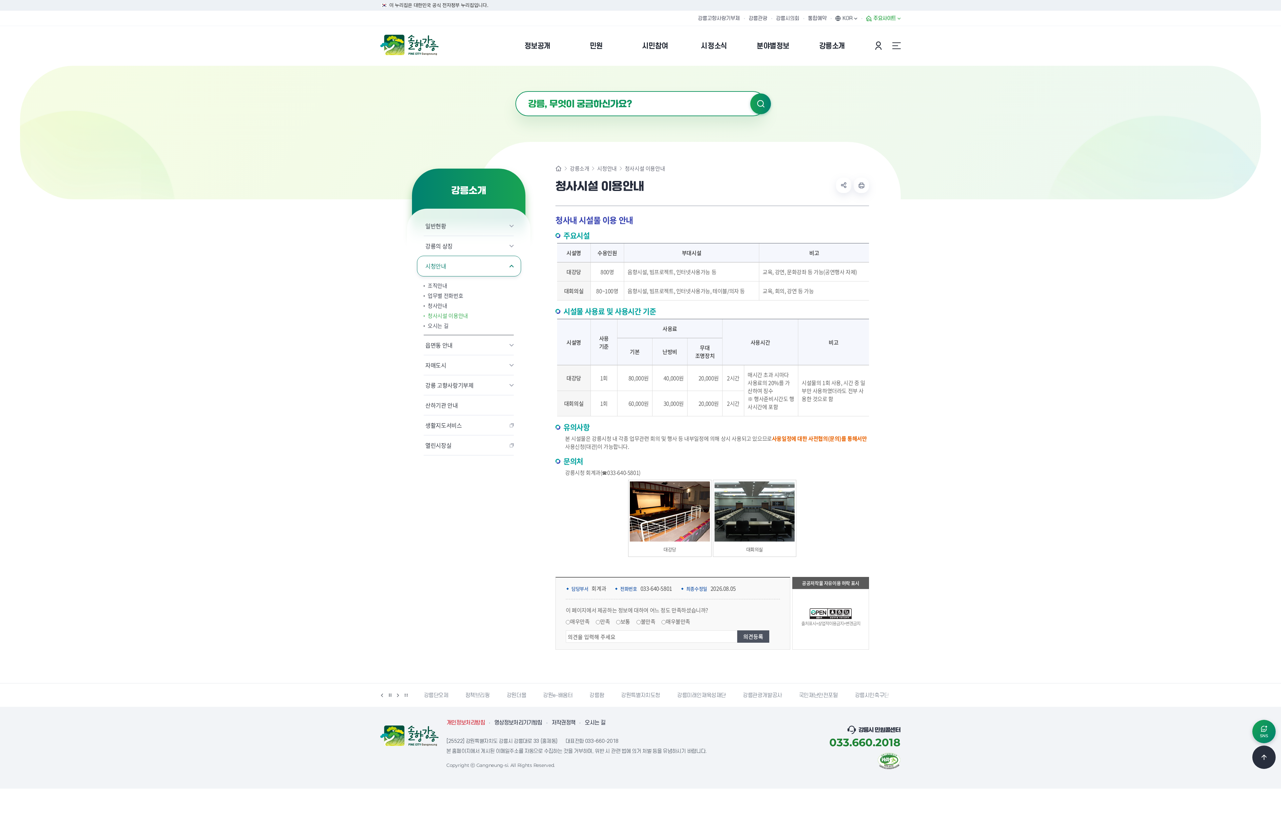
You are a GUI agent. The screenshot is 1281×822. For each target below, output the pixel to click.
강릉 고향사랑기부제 (449, 385)
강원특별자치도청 (599, 695)
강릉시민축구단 (831, 695)
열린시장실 (438, 445)
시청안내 (435, 266)
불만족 (648, 621)
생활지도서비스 (443, 425)
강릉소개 (579, 168)
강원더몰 (475, 695)
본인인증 (879, 45)
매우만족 (579, 621)
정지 (390, 695)
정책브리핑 (436, 695)
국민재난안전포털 (777, 695)
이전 (382, 695)
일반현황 (435, 226)
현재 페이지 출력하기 (861, 185)
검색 (760, 103)
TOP (1264, 757)
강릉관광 (758, 18)
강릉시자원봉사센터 (886, 695)
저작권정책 (564, 723)
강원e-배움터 (516, 695)
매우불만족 (678, 621)
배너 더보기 (406, 695)
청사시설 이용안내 (448, 315)
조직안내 (437, 285)
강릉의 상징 (439, 246)
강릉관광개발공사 (721, 695)
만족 (605, 621)
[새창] (889, 760)
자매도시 (435, 365)
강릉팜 (555, 695)
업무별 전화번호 (445, 295)
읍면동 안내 (439, 345)
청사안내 (437, 305)
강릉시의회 (787, 18)
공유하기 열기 (843, 185)
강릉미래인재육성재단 (660, 695)
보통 (625, 621)
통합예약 (817, 18)
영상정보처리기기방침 (518, 723)
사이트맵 (896, 45)
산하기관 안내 (441, 405)
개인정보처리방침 (466, 723)
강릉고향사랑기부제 (719, 18)
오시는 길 (438, 325)
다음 (398, 695)
